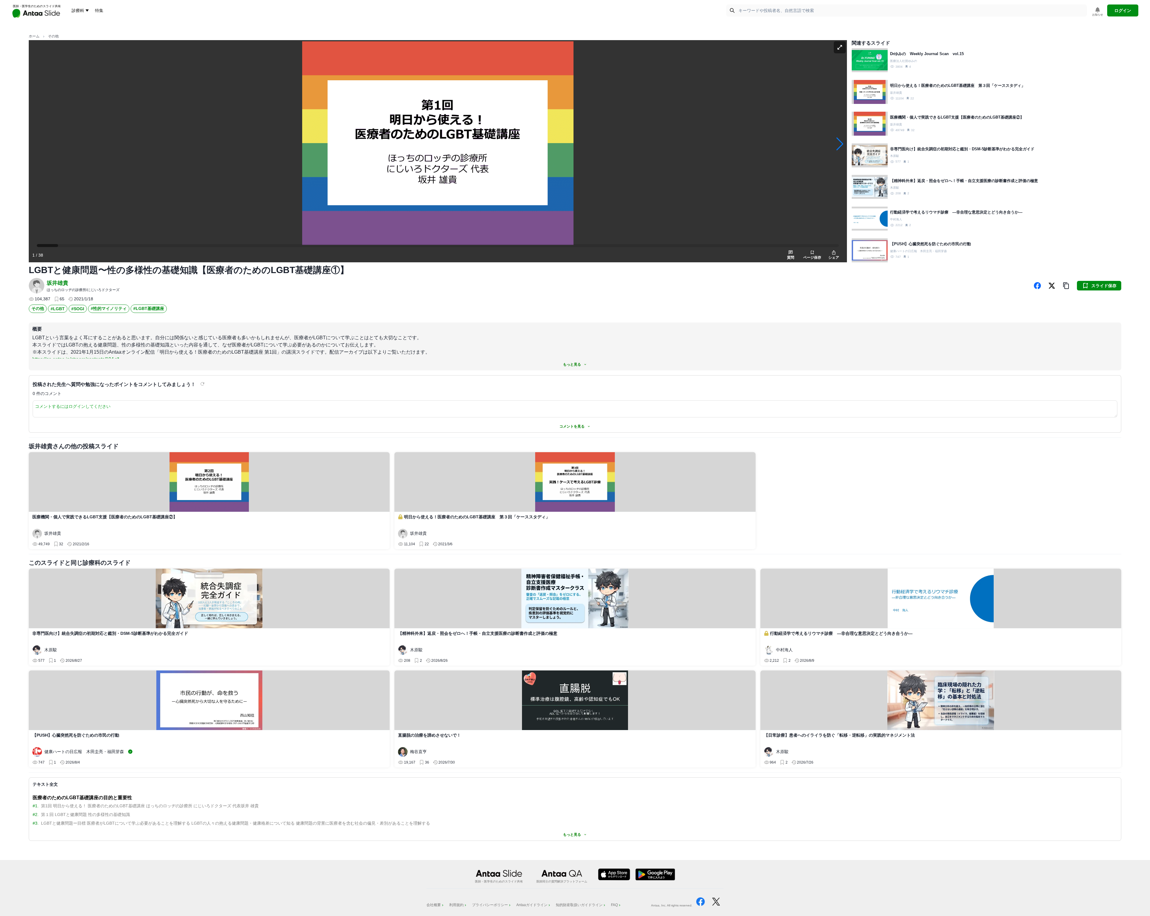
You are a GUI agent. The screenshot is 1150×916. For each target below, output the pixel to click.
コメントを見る (572, 426)
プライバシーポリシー (490, 905)
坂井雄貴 (57, 283)
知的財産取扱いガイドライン (579, 905)
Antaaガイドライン (531, 905)
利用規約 (456, 905)
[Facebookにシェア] (1037, 286)
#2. (36, 814)
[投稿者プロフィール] (36, 285)
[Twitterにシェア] (1052, 286)
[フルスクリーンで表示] (840, 47)
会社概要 (433, 905)
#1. (36, 805)
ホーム (34, 36)
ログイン (1122, 10)
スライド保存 (1103, 285)
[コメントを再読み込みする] (203, 384)
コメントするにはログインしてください (73, 406)
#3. (36, 823)
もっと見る (572, 364)
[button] (1066, 286)
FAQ (614, 905)
